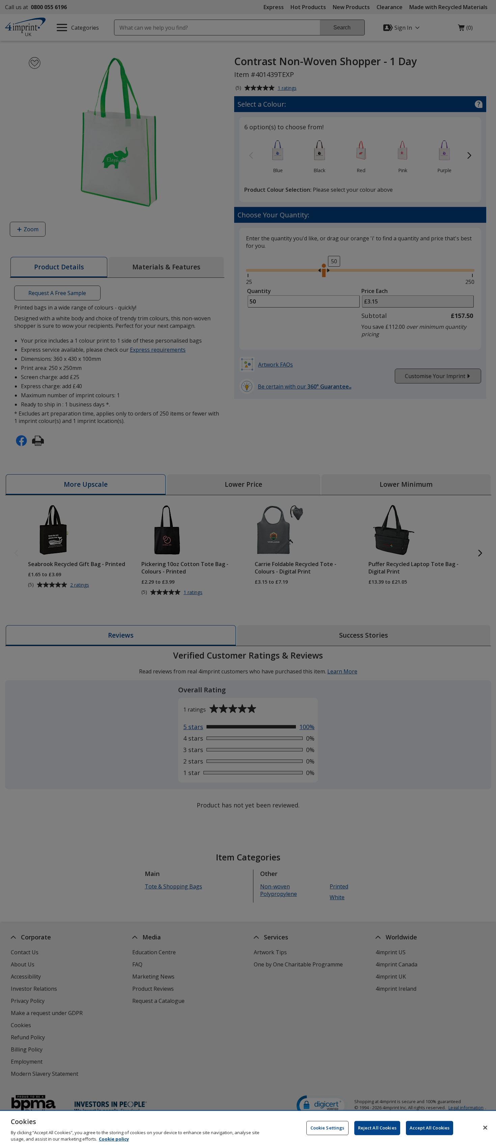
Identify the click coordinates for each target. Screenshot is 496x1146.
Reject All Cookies (377, 1128)
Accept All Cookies (429, 1128)
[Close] (485, 1127)
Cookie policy (114, 1139)
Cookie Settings (327, 1128)
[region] (248, 1128)
